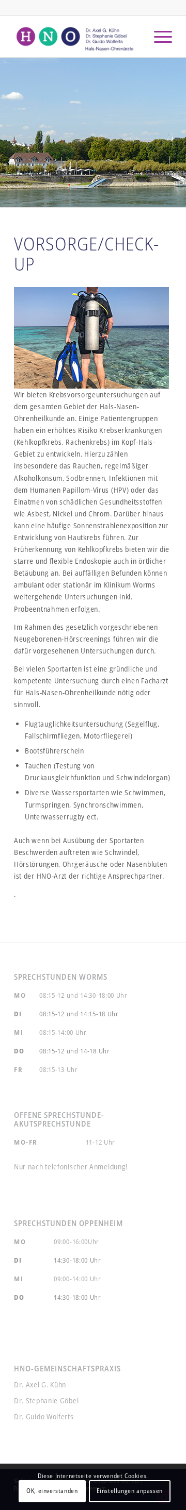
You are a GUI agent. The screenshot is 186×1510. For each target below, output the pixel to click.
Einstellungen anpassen (130, 1490)
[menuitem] (158, 36)
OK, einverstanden (52, 1490)
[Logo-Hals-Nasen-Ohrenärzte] (77, 36)
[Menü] (158, 36)
